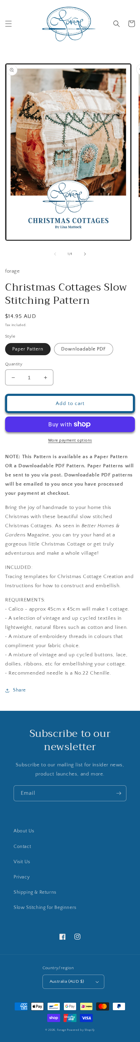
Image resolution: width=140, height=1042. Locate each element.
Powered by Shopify (81, 1030)
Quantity (13, 364)
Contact (22, 846)
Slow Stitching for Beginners (45, 907)
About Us (24, 831)
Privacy (22, 877)
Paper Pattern (27, 349)
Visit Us (22, 862)
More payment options (70, 440)
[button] (8, 23)
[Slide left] (55, 254)
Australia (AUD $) (67, 981)
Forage (61, 1030)
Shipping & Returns (35, 892)
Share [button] (19, 690)
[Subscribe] (118, 793)
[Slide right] (84, 254)
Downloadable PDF (83, 349)
